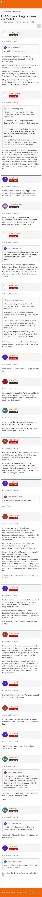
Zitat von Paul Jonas (14, 497)
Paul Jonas (24, 575)
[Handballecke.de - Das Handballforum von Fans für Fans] (2, 3)
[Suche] (28, 3)
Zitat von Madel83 (14, 861)
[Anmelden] (33, 3)
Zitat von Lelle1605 (14, 47)
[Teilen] (39, 26)
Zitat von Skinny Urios (15, 109)
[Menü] (39, 3)
